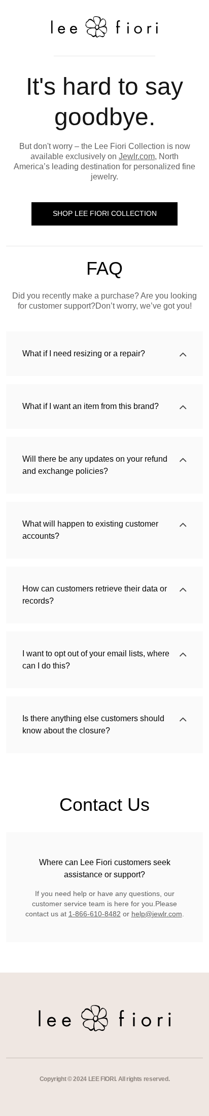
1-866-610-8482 (94, 914)
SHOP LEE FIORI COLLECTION (105, 213)
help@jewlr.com (156, 914)
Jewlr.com (137, 156)
